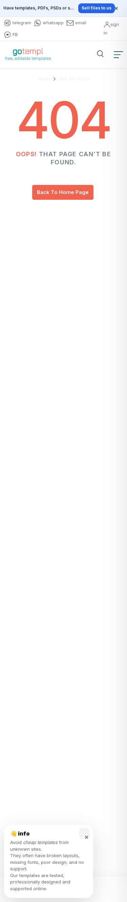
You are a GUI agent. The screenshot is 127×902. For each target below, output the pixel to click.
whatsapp (53, 22)
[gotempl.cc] (28, 54)
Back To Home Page (63, 192)
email (80, 22)
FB (15, 34)
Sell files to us (96, 7)
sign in (111, 28)
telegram (22, 22)
